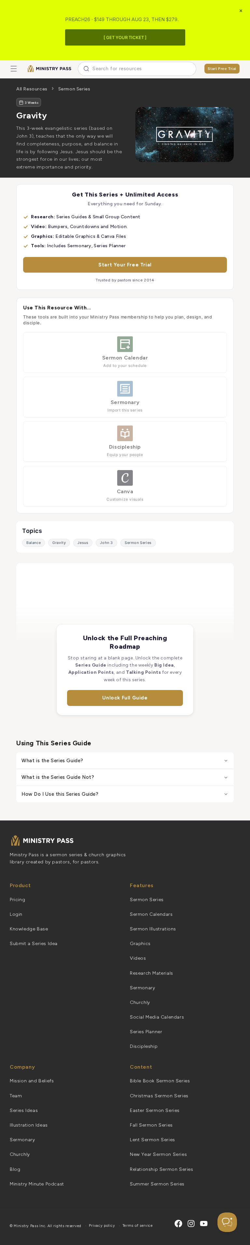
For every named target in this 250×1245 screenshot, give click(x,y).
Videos (138, 958)
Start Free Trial (222, 69)
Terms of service (138, 1226)
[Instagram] (191, 1223)
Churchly (140, 1002)
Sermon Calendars (151, 914)
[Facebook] (178, 1223)
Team (16, 1096)
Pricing (17, 899)
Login (16, 914)
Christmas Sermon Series (159, 1096)
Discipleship (144, 1046)
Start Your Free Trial (125, 265)
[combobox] (137, 68)
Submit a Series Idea (34, 943)
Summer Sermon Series (157, 1184)
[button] (14, 68)
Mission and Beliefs (32, 1081)
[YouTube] (204, 1223)
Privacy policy (102, 1226)
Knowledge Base (29, 929)
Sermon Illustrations (153, 929)
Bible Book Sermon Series (160, 1081)
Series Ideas (24, 1110)
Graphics (140, 943)
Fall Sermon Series (151, 1125)
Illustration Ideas (29, 1125)
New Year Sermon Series (158, 1154)
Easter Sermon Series (155, 1110)
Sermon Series (74, 89)
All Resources (32, 89)
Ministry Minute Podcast (37, 1184)
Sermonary (142, 988)
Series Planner (146, 1032)
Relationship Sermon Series (161, 1169)
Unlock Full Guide (124, 698)
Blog (15, 1169)
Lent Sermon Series (152, 1140)
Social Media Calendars (157, 1017)
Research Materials (151, 973)
